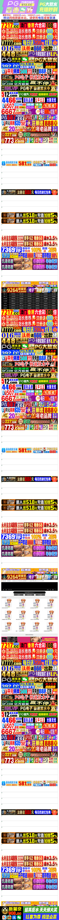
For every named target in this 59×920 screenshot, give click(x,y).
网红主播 (21, 293)
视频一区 (5, 293)
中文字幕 (21, 296)
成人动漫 (54, 293)
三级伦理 (13, 296)
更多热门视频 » (54, 597)
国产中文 (13, 308)
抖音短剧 (13, 303)
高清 (48, 589)
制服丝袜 (45, 296)
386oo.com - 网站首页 (11, 21)
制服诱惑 (54, 305)
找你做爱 (29, 298)
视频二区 (5, 296)
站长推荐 (5, 298)
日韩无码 (54, 308)
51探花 (29, 303)
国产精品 (13, 293)
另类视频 (54, 296)
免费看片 (5, 308)
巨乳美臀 (29, 296)
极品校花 (37, 308)
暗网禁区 (37, 305)
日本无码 (29, 293)
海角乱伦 (45, 305)
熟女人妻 (21, 305)
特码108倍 (29, 594)
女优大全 (45, 303)
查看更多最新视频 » (29, 634)
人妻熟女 (37, 296)
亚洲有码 (37, 293)
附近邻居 (13, 298)
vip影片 (18, 594)
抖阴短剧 (45, 308)
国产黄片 (13, 305)
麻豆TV (21, 303)
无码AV (5, 303)
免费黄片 (29, 305)
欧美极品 (45, 293)
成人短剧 (29, 308)
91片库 (37, 303)
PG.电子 (40, 594)
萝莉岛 (53, 303)
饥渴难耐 (21, 298)
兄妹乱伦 (21, 308)
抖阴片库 (5, 305)
